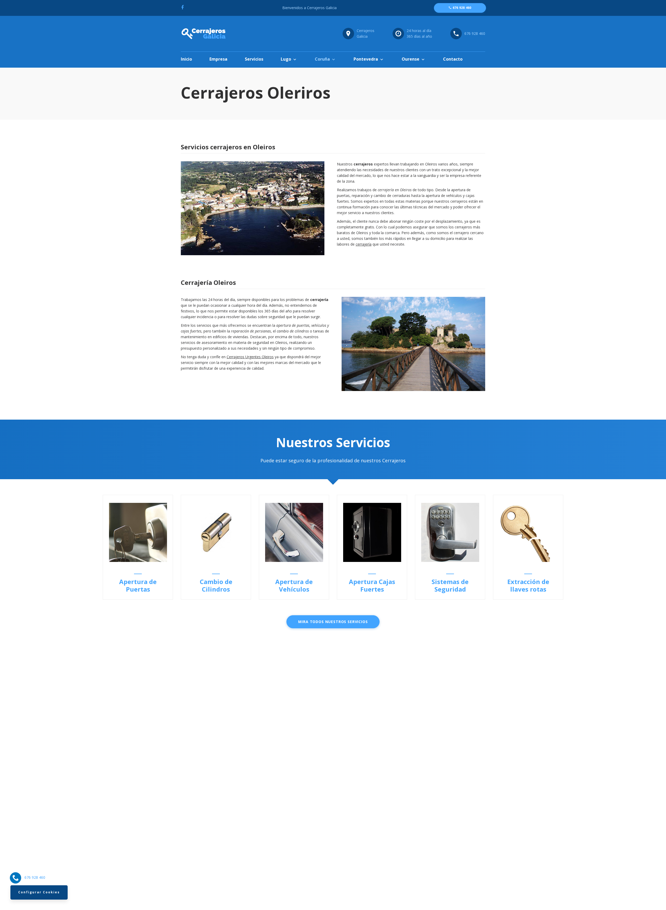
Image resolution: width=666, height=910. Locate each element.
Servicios (254, 59)
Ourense (410, 59)
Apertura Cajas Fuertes (372, 585)
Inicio (186, 59)
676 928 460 (474, 33)
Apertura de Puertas (138, 585)
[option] (138, 547)
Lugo (286, 59)
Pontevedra (366, 59)
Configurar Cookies (39, 892)
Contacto (453, 59)
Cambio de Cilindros (216, 585)
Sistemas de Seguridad (450, 585)
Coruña (322, 59)
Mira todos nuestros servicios (333, 621)
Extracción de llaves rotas (528, 585)
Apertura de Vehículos (294, 585)
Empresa (218, 59)
